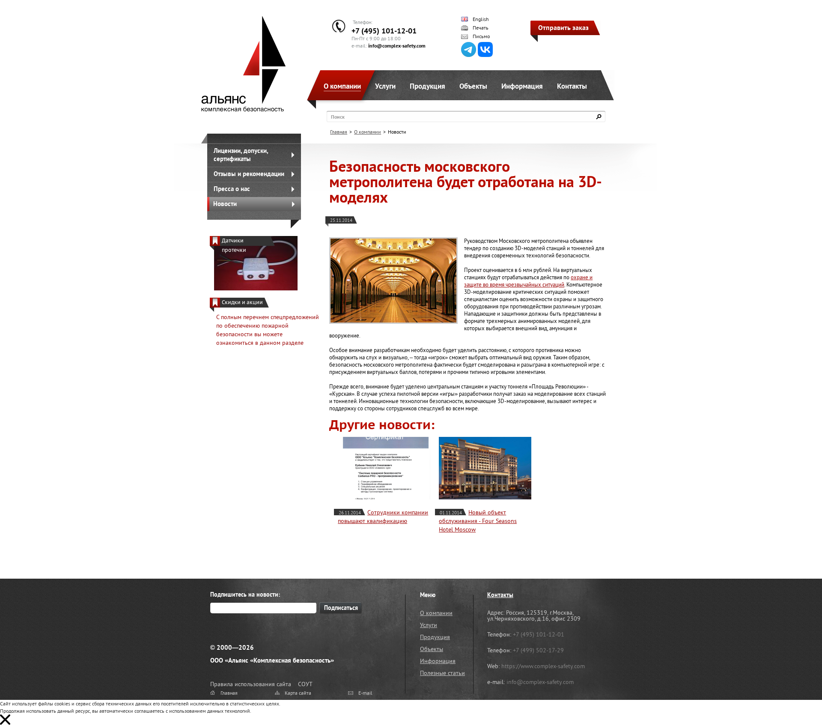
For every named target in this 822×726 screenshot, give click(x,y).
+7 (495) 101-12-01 (384, 31)
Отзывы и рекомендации (249, 174)
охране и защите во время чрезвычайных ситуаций (528, 281)
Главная (338, 131)
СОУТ (305, 684)
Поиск (338, 117)
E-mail (365, 693)
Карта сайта (298, 693)
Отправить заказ (563, 27)
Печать (480, 28)
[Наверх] (794, 698)
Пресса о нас (232, 189)
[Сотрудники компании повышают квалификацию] (384, 468)
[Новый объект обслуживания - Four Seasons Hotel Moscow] (485, 468)
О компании (342, 86)
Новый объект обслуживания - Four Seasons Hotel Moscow (478, 520)
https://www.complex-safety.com (543, 666)
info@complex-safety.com (397, 45)
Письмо (481, 36)
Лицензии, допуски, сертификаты (241, 154)
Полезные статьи (442, 673)
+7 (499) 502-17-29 (538, 650)
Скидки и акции (242, 302)
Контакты (572, 86)
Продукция (427, 86)
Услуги (385, 86)
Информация (522, 86)
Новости (225, 204)
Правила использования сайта (250, 684)
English (481, 19)
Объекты (473, 86)
